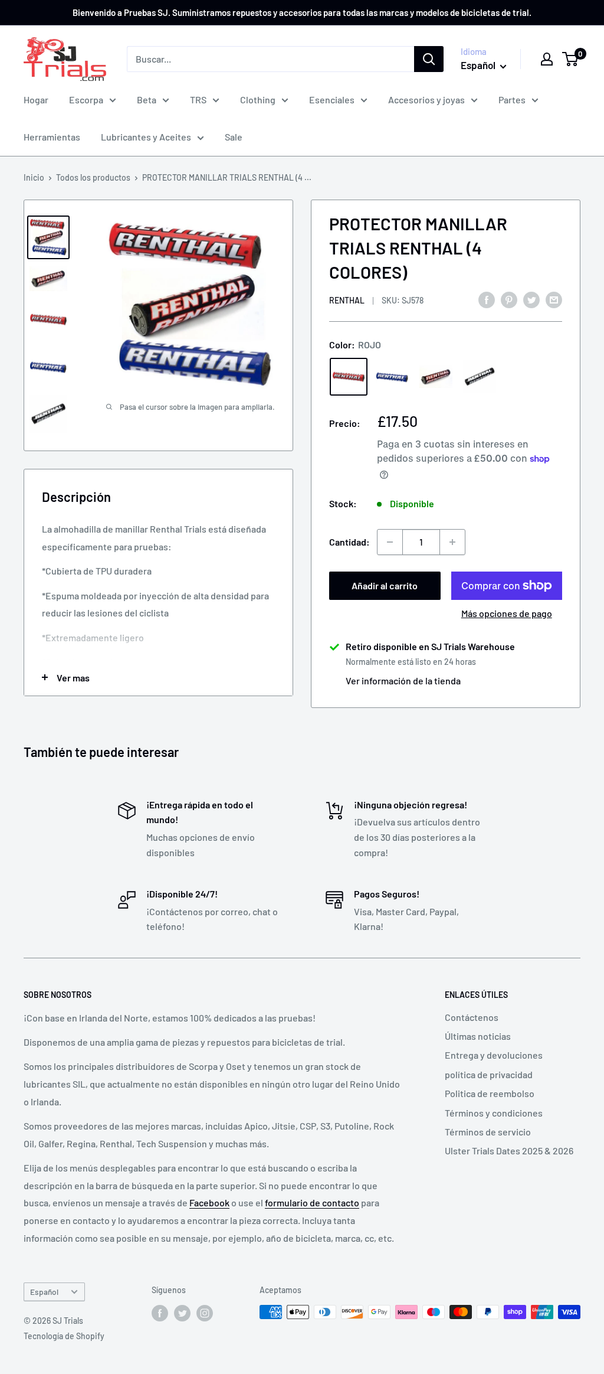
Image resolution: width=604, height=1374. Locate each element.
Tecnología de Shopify (64, 1336)
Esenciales (331, 99)
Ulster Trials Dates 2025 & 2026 (509, 1150)
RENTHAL (347, 300)
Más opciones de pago (506, 613)
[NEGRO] (436, 376)
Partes (512, 99)
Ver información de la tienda (403, 680)
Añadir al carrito (385, 585)
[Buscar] (429, 59)
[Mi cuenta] (547, 59)
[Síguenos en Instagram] (204, 1313)
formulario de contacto (312, 1202)
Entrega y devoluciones (494, 1054)
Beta (146, 99)
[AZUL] (392, 377)
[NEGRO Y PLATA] (479, 377)
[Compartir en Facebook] (486, 299)
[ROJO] (348, 377)
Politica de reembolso (489, 1093)
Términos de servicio (488, 1131)
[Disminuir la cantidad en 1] (390, 542)
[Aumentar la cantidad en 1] (452, 542)
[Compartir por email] (554, 299)
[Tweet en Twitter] (531, 299)
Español (44, 1292)
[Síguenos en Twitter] (182, 1313)
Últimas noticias (478, 1036)
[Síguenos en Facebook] (160, 1313)
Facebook (209, 1202)
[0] (570, 59)
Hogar (36, 99)
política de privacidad (489, 1074)
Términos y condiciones (494, 1112)
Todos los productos (93, 177)
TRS (198, 99)
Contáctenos (471, 1017)
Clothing (257, 99)
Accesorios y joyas (426, 99)
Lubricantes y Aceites (146, 136)
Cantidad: (349, 541)
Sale (233, 136)
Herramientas (52, 136)
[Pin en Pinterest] (509, 299)
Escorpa (86, 99)
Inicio (34, 177)
